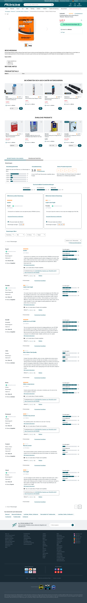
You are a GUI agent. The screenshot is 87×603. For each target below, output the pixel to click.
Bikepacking (59, 545)
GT (43, 547)
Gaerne (44, 548)
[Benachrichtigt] (40, 145)
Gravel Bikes (59, 547)
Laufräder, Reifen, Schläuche (22, 11)
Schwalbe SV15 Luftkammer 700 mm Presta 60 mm (72, 136)
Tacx (44, 541)
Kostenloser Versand (57, 0)
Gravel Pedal (59, 556)
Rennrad (12, 8)
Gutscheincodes (9, 544)
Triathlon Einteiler (61, 551)
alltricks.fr (78, 535)
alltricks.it (78, 539)
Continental (62, 13)
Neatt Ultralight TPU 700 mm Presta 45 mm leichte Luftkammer (14, 99)
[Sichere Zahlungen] (30, 570)
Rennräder (59, 548)
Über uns (7, 533)
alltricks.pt (78, 541)
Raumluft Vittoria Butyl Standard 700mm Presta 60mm (13, 136)
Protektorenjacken (61, 557)
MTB (7, 8)
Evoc (44, 551)
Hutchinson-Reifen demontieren (71, 98)
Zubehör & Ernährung (53, 8)
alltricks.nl (78, 542)
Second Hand (64, 8)
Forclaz (44, 550)
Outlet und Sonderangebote (75, 8)
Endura (44, 536)
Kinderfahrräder (60, 559)
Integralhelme (60, 538)
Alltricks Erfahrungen (10, 541)
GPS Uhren (59, 550)
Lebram (44, 544)
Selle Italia (45, 545)
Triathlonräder (16, 516)
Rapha (44, 556)
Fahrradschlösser (61, 560)
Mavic (44, 538)
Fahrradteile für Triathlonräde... (48, 514)
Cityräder (59, 542)
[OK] (73, 525)
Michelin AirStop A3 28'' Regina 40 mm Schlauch (53, 136)
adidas (44, 533)
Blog (6, 547)
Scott (44, 557)
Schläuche (25, 516)
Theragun (45, 539)
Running (32, 8)
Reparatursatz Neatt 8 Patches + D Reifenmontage (52, 99)
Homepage (7, 11)
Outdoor (38, 8)
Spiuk (44, 542)
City (23, 8)
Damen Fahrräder (61, 536)
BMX (27, 8)
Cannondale (45, 553)
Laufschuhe (59, 539)
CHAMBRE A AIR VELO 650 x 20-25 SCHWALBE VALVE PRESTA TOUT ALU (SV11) (33, 136)
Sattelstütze (59, 553)
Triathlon (45, 8)
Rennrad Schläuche (16, 514)
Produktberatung (27, 541)
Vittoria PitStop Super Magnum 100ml (33, 98)
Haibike (44, 535)
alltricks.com (78, 536)
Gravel (18, 8)
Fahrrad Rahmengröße (29, 542)
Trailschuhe (59, 541)
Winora (44, 554)
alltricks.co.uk (79, 533)
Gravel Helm (59, 554)
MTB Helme (59, 535)
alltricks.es (78, 538)
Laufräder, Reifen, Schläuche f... (66, 514)
